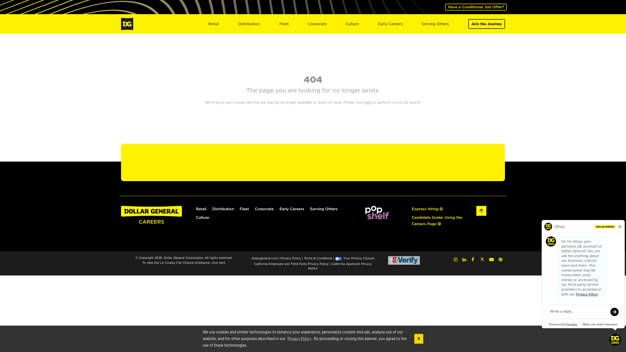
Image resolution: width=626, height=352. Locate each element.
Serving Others (435, 24)
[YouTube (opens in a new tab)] (491, 259)
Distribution (248, 24)
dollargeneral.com (264, 258)
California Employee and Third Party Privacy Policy (291, 263)
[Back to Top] (481, 210)
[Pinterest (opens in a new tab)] (500, 259)
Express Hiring (426, 209)
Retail (213, 24)
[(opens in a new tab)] (377, 212)
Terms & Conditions (318, 258)
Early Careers (390, 24)
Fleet (284, 24)
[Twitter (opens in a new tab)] (482, 259)
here (222, 262)
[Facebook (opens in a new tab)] (472, 259)
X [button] (419, 339)
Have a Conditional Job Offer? (476, 7)
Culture (352, 24)
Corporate (317, 24)
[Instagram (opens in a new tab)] (455, 259)
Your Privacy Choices (358, 258)
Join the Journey (486, 24)
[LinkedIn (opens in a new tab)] (464, 259)
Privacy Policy (299, 339)
